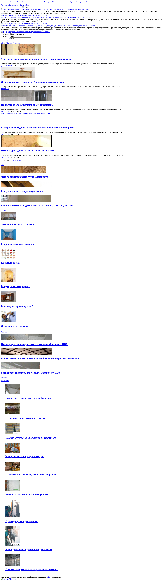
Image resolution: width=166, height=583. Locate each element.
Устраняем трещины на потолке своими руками (30, 372)
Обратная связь (13, 5)
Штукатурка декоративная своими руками (27, 150)
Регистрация (11, 41)
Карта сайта (24, 5)
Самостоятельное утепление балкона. (28, 398)
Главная (4, 5)
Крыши (73, 2)
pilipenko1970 (6, 66)
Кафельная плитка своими (17, 244)
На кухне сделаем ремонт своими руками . (27, 104)
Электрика (48, 2)
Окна (19, 2)
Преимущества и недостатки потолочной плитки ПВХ (34, 344)
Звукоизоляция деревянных (18, 223)
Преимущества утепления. (21, 521)
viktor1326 (5, 89)
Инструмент (81, 2)
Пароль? (21, 41)
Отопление (56, 2)
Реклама (4, 378)
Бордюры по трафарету (15, 286)
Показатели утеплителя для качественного (31, 569)
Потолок (13, 2)
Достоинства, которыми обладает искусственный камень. (36, 59)
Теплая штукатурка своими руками (27, 494)
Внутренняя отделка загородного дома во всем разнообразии (38, 127)
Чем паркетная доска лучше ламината (24, 176)
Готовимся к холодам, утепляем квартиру (30, 474)
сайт (48, 577)
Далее (18, 160)
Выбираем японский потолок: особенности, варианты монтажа (40, 358)
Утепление (65, 2)
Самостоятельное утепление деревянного (30, 437)
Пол (2, 2)
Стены (7, 2)
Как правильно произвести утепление (28, 549)
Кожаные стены (10, 262)
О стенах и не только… (15, 325)
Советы (89, 2)
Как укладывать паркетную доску (22, 191)
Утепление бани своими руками (25, 417)
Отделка (30, 2)
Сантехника (38, 2)
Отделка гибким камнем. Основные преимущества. (33, 81)
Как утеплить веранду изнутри (24, 456)
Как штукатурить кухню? (17, 306)
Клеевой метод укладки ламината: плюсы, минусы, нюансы (38, 205)
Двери (24, 2)
